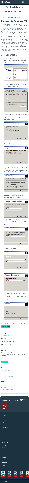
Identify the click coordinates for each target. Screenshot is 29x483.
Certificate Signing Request (8, 28)
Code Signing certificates (7, 376)
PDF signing (4, 374)
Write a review (5, 462)
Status (3, 432)
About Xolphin (5, 455)
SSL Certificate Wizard (8, 338)
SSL (6, 11)
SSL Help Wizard (7, 335)
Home (3, 16)
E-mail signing (5, 373)
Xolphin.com (4, 440)
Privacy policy (4, 465)
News (3, 420)
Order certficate (6, 326)
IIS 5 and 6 (4, 17)
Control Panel (5, 427)
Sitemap (3, 425)
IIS (18, 16)
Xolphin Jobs (4, 457)
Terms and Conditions (6, 467)
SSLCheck (4, 387)
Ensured (3, 447)
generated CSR (4, 323)
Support (15, 11)
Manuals (14, 16)
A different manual (12, 25)
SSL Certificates (5, 370)
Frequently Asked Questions (8, 389)
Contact (19, 11)
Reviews (3, 460)
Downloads (4, 391)
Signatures (10, 11)
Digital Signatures (6, 385)
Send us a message (7, 344)
